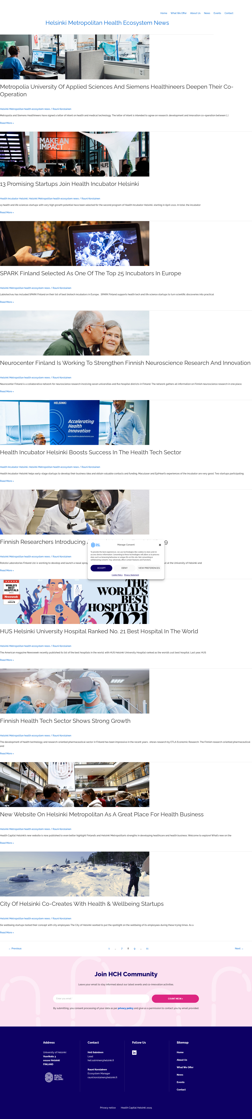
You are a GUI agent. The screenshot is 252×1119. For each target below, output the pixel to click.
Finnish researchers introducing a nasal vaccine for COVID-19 (84, 541)
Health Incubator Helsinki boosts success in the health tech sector (90, 452)
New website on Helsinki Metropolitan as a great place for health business (102, 814)
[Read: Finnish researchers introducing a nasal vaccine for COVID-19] (74, 511)
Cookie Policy (117, 575)
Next (239, 948)
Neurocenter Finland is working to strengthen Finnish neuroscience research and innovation (125, 362)
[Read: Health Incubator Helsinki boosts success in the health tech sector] (74, 422)
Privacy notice (108, 1107)
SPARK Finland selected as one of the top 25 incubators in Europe (90, 273)
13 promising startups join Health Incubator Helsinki (69, 183)
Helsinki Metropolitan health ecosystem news (25, 109)
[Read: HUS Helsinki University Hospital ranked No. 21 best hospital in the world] (74, 601)
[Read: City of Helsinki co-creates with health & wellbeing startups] (74, 873)
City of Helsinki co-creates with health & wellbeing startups (82, 903)
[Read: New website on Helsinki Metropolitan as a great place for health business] (74, 784)
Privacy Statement (131, 575)
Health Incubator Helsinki (14, 198)
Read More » (7, 123)
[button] (160, 544)
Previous (14, 948)
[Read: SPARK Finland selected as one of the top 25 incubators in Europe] (74, 243)
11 (147, 948)
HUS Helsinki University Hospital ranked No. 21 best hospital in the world (99, 631)
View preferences (149, 568)
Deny (124, 568)
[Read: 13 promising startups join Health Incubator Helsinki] (74, 153)
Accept (101, 568)
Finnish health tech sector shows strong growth (65, 720)
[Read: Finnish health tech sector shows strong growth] (74, 690)
